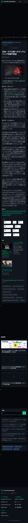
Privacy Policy (4, 515)
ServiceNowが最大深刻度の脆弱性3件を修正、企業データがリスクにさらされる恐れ (13, 434)
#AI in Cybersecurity (18, 286)
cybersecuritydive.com (11, 280)
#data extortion (7, 291)
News (6, 37)
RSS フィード (18, 501)
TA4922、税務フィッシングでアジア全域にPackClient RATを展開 (13, 430)
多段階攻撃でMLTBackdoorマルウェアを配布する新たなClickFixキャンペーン (7, 252)
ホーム (2, 37)
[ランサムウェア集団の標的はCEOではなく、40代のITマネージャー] (19, 248)
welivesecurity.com (7, 449)
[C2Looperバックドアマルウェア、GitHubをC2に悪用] (7, 264)
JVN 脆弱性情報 (18, 507)
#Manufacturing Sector (8, 297)
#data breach (21, 289)
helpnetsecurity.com (8, 446)
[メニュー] (19, 1)
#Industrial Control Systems (10, 294)
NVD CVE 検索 (18, 504)
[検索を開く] (25, 1)
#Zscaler (22, 300)
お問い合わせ (4, 512)
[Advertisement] (14, 20)
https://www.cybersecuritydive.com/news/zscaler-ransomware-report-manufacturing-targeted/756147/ (14, 213)
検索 (3, 410)
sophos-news (16, 449)
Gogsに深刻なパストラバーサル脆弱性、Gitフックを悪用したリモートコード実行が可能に (14, 420)
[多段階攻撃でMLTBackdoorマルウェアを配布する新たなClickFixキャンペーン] (7, 246)
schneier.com (18, 446)
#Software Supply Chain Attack (10, 300)
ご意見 (19, 81)
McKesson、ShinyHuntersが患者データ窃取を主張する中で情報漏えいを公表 (13, 439)
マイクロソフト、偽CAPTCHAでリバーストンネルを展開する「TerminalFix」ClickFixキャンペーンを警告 (14, 425)
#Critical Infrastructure (9, 289)
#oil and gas (19, 297)
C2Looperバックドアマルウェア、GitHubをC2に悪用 (7, 271)
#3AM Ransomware (7, 286)
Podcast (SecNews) (19, 499)
